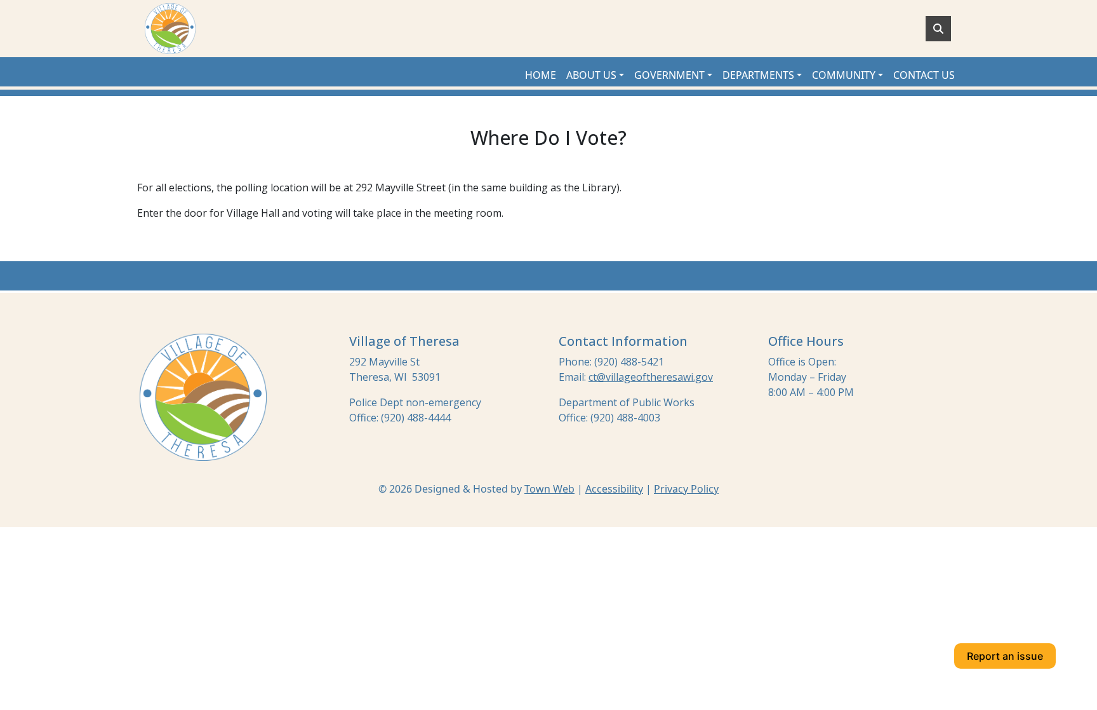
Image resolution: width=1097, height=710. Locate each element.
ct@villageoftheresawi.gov (650, 377)
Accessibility (614, 489)
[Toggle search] (938, 28)
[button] (595, 75)
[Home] (170, 28)
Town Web (549, 489)
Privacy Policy (686, 489)
